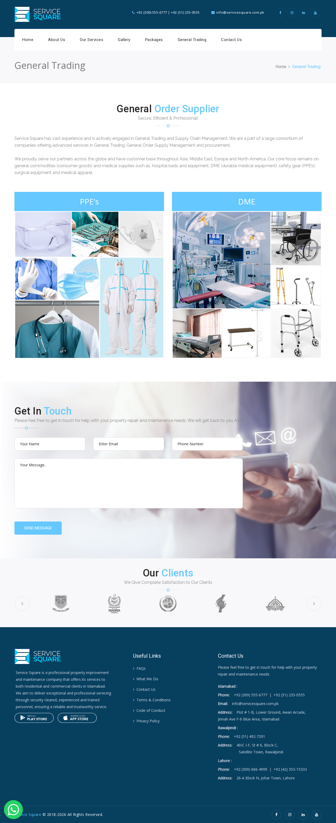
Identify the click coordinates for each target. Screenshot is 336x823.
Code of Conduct (150, 710)
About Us (56, 39)
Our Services (91, 39)
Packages (154, 39)
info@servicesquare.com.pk (255, 703)
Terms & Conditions (153, 699)
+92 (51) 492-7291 (249, 736)
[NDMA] (168, 603)
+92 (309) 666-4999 (250, 769)
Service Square (27, 814)
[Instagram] (292, 12)
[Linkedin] (304, 12)
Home (27, 39)
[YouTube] (316, 12)
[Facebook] (281, 12)
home (280, 66)
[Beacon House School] (60, 603)
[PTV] (275, 603)
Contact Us (231, 39)
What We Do (147, 678)
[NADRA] (114, 603)
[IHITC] (221, 603)
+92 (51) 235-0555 (185, 12)
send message (38, 528)
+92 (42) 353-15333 (290, 769)
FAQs (141, 668)
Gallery (124, 39)
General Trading (192, 39)
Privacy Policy (148, 720)
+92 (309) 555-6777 (151, 12)
